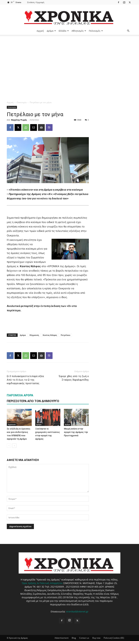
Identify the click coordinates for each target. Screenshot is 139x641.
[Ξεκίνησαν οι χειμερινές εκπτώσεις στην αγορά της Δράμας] (47, 417)
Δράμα (50, 30)
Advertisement (61, 637)
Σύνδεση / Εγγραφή (35, 2)
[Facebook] (118, 2)
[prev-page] (9, 446)
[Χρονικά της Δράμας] (69, 16)
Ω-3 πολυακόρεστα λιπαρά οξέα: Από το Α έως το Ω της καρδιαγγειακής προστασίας (25, 380)
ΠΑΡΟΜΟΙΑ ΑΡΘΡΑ (20, 395)
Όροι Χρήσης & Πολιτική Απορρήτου (42, 583)
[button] (128, 30)
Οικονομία (21, 102)
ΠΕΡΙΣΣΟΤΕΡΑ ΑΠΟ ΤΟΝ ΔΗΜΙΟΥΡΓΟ (33, 401)
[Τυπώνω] (41, 127)
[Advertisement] (69, 60)
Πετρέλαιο (65, 335)
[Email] (33, 127)
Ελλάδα (62, 30)
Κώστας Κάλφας (50, 335)
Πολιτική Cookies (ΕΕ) (114, 637)
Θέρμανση (34, 335)
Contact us (84, 637)
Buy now (96, 637)
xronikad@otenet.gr (77, 611)
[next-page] (14, 446)
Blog (74, 637)
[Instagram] (124, 2)
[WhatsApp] (25, 127)
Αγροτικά (11, 424)
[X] (129, 2)
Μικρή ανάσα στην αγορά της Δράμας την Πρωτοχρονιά (76, 432)
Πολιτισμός (94, 30)
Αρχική (40, 30)
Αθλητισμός (78, 30)
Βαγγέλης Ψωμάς (19, 120)
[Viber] (49, 127)
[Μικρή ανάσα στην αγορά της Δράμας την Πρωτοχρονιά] (76, 417)
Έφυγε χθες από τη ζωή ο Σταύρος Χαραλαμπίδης (74, 378)
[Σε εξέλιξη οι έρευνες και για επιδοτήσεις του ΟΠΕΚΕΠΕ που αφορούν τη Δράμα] (19, 417)
